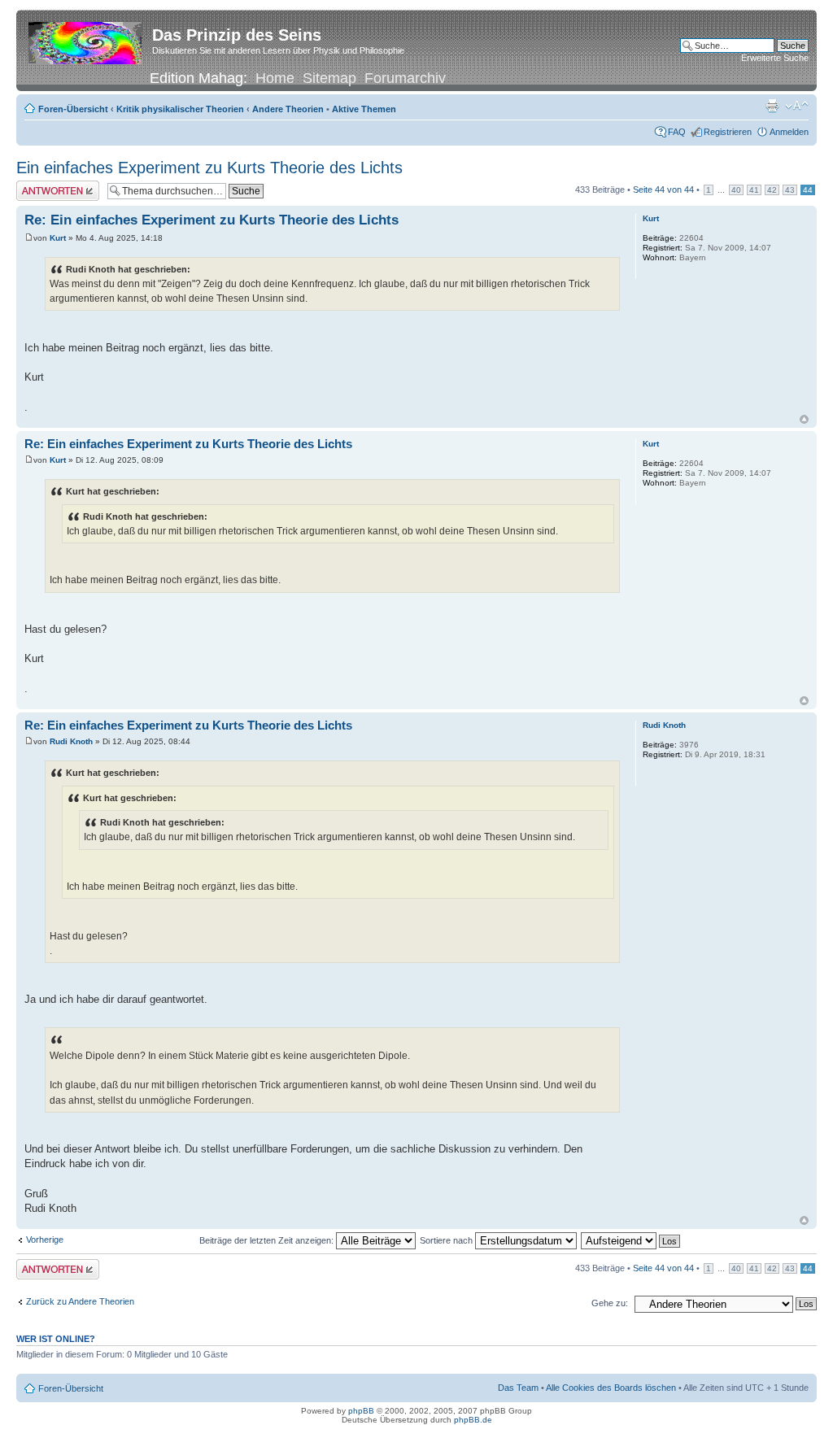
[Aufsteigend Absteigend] (631, 1240)
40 (736, 189)
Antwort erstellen (49, 185)
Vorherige (44, 1239)
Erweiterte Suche (775, 58)
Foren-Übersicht (73, 109)
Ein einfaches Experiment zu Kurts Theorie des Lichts (209, 167)
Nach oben (804, 419)
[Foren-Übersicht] (86, 40)
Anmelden (789, 132)
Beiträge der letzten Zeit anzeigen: (267, 1240)
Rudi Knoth (71, 741)
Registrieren (728, 132)
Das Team (518, 1387)
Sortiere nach (447, 1240)
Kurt (58, 237)
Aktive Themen (364, 109)
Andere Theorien (288, 109)
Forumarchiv (405, 78)
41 (754, 189)
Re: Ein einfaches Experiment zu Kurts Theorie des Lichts (211, 220)
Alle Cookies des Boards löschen (611, 1387)
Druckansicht (772, 105)
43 (790, 189)
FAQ (677, 132)
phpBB (361, 1410)
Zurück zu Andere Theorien (80, 1301)
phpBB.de (473, 1419)
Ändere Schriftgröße (797, 105)
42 (772, 189)
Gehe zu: (609, 1303)
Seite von (663, 189)
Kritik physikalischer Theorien (180, 109)
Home (274, 78)
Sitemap (329, 78)
